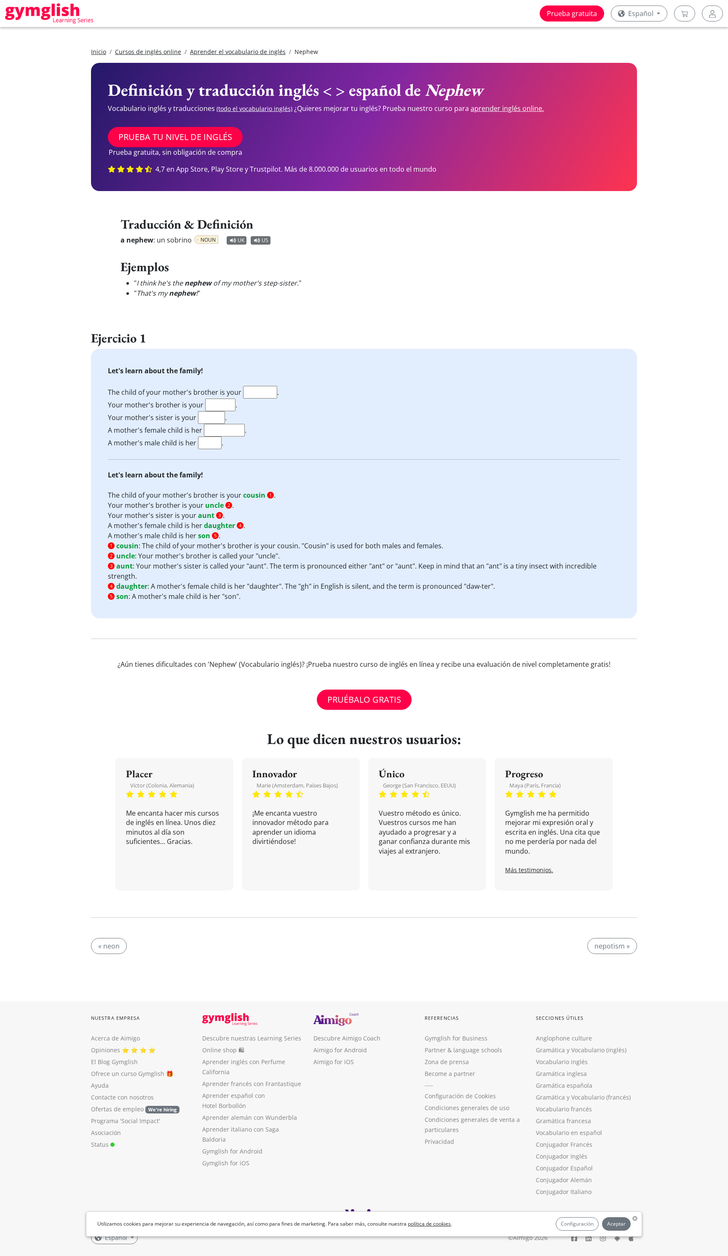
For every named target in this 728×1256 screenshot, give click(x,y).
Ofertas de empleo (134, 1109)
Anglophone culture (564, 1038)
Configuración (577, 1223)
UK (241, 240)
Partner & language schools (463, 1050)
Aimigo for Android (340, 1050)
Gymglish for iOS (225, 1163)
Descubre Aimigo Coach (346, 1038)
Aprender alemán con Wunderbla (249, 1117)
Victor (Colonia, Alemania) (162, 785)
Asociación (106, 1133)
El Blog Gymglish (114, 1062)
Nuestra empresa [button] (115, 1018)
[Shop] (684, 13)
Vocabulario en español (569, 1133)
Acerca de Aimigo (115, 1038)
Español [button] (640, 13)
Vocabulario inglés (562, 1062)
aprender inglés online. (507, 108)
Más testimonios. (529, 870)
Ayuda (100, 1085)
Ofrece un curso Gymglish (127, 1074)
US (265, 240)
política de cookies (429, 1223)
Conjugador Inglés (561, 1156)
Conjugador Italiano (564, 1192)
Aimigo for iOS (333, 1062)
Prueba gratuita (572, 13)
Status (100, 1144)
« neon (109, 946)
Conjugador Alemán (564, 1180)
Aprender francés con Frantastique (251, 1084)
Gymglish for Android (232, 1151)
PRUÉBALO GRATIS (364, 699)
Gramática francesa (563, 1121)
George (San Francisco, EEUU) (419, 785)
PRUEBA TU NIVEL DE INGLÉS (175, 137)
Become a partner (450, 1074)
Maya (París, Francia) (535, 785)
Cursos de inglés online (148, 52)
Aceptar (616, 1223)
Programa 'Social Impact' (125, 1121)
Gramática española (564, 1085)
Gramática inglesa (561, 1074)
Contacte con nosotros (122, 1097)
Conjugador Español (564, 1168)
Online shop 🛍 (223, 1050)
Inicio (98, 52)
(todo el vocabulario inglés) (254, 109)
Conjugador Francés (564, 1144)
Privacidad (439, 1141)
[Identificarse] (712, 13)
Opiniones (105, 1050)
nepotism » (612, 946)
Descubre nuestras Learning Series (251, 1038)
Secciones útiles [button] (560, 1018)
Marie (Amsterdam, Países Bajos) (297, 785)
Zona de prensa (447, 1062)
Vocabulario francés (564, 1109)
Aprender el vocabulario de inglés (238, 52)
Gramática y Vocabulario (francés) (583, 1097)
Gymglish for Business (456, 1038)
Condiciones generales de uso (467, 1108)
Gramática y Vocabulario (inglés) (581, 1050)
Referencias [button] (442, 1018)
